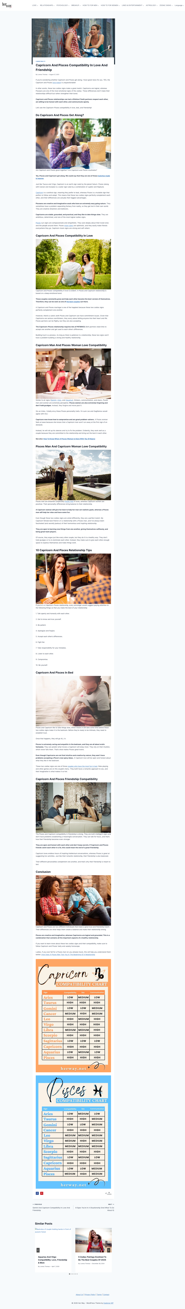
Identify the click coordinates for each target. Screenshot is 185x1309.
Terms (99, 1295)
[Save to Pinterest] (41, 1193)
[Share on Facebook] (37, 1193)
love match (57, 83)
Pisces (38, 223)
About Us (79, 1295)
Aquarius (69, 400)
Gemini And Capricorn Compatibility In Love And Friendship (51, 1207)
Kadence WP (109, 1303)
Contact (106, 1295)
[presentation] (53, 1240)
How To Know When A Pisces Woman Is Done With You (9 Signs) (69, 439)
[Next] (108, 1250)
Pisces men (69, 501)
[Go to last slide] (38, 1250)
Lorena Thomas (42, 74)
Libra (59, 400)
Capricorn (39, 193)
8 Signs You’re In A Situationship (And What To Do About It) (94, 1207)
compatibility (40, 61)
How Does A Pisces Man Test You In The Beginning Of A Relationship (68, 955)
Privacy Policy (90, 1295)
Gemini (53, 400)
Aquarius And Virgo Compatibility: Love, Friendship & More (52, 1260)
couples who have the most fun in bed (82, 766)
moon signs (68, 226)
